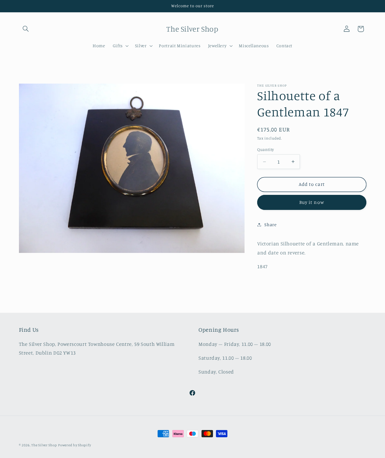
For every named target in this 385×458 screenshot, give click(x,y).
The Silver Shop (44, 445)
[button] (26, 29)
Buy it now (311, 202)
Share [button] (270, 224)
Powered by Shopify (74, 445)
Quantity (265, 149)
